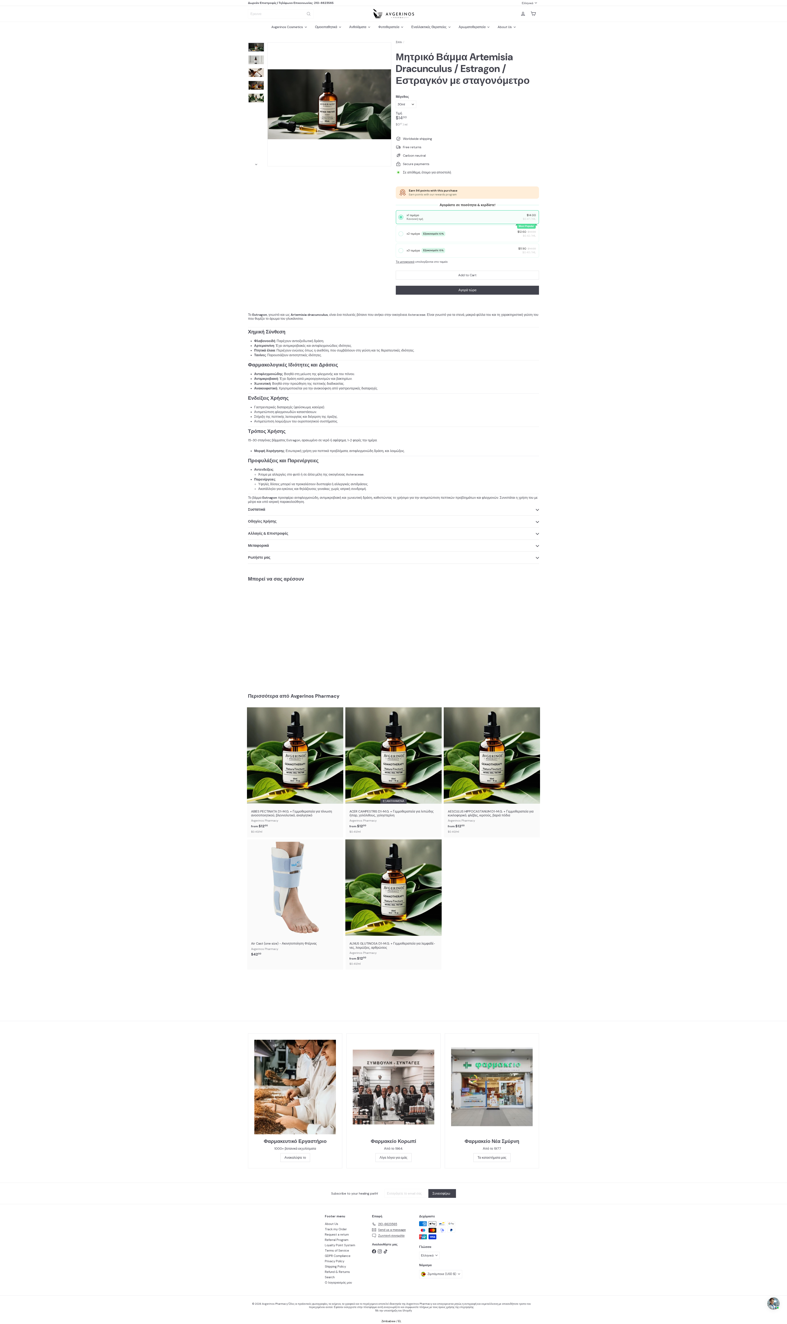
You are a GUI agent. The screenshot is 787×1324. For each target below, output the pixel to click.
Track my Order (336, 1229)
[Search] (309, 13)
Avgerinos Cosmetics (287, 27)
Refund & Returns (337, 1272)
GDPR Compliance (337, 1256)
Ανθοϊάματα (358, 27)
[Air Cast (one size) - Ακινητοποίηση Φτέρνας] (295, 900)
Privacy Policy (334, 1261)
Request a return (337, 1235)
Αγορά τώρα (467, 290)
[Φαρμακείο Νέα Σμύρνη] (492, 1087)
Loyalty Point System (340, 1245)
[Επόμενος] (256, 163)
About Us (505, 27)
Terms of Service (337, 1251)
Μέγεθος (402, 97)
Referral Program (336, 1240)
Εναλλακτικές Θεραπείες (429, 27)
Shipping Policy (335, 1267)
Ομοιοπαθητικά (326, 27)
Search (330, 1277)
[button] (467, 217)
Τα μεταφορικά (405, 262)
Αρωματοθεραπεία (472, 27)
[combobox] (281, 13)
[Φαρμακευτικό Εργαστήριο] (295, 1087)
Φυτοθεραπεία (389, 27)
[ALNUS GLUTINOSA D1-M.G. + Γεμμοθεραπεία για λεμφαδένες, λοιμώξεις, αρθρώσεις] (393, 904)
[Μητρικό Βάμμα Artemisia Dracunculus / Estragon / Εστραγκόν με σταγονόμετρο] (270, 634)
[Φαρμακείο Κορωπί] (393, 1087)
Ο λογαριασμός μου (338, 1283)
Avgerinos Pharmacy (315, 696)
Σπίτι (399, 42)
